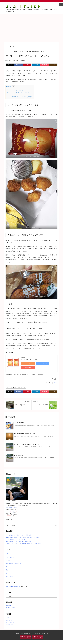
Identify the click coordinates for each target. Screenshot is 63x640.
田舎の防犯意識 (18, 455)
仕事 (7, 553)
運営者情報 (8, 605)
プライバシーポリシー (11, 607)
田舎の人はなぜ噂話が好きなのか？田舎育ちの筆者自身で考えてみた (22, 537)
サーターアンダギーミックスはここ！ (17, 90)
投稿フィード (9, 620)
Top (8, 46)
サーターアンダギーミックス (29, 359)
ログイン (8, 617)
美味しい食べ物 (9, 576)
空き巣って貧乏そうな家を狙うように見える (26, 444)
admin (55, 382)
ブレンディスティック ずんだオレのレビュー (17, 539)
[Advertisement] (31, 26)
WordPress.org (9, 624)
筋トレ (7, 573)
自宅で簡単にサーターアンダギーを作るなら (20, 96)
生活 (13, 46)
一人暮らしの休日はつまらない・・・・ (25, 433)
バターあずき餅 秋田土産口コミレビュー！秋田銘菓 (18, 535)
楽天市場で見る (28, 367)
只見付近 (8, 560)
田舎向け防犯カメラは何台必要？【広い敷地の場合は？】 (20, 541)
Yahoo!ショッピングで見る (42, 364)
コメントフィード (10, 622)
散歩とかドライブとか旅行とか (13, 563)
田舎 (7, 570)
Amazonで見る (28, 364)
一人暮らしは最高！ (19, 422)
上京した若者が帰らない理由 (13, 586)
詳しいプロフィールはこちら (13, 507)
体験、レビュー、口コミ (11, 557)
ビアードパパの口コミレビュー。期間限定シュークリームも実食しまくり (23, 543)
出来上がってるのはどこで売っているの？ (18, 92)
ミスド (11, 94)
